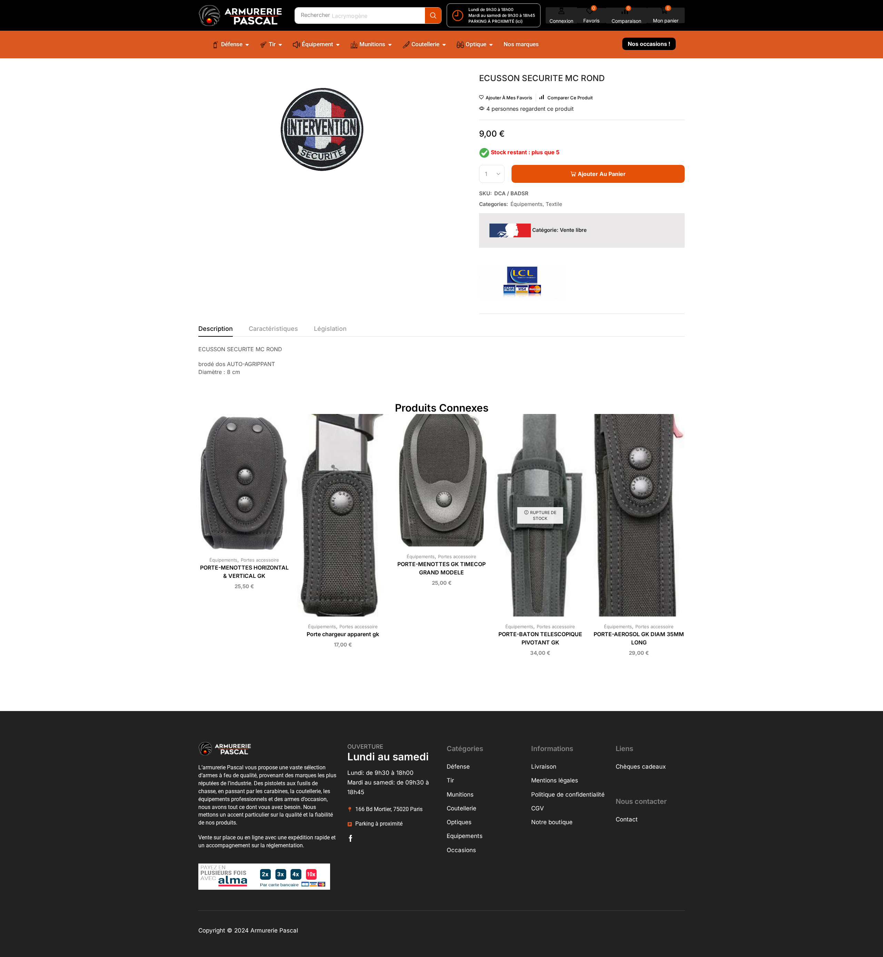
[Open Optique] (491, 44)
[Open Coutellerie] (444, 44)
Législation (330, 328)
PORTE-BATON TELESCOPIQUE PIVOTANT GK (540, 638)
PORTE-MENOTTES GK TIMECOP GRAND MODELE (441, 568)
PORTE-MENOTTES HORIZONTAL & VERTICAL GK (244, 571)
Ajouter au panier (237, 484)
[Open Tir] (280, 44)
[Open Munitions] (390, 44)
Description (215, 328)
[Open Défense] (247, 44)
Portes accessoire (260, 560)
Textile (554, 204)
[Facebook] (350, 838)
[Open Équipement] (338, 44)
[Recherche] (433, 15)
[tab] (215, 330)
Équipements (526, 204)
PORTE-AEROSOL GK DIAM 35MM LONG (639, 638)
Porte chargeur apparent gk (343, 634)
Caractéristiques (273, 328)
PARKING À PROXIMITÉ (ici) (495, 21)
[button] (561, 15)
